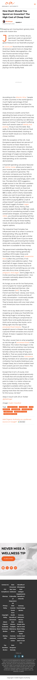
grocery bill (27, 409)
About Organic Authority (5, 624)
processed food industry (12, 327)
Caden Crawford (14, 403)
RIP (17, 290)
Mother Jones (10, 167)
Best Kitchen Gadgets (12, 624)
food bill (23, 407)
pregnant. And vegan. (11, 273)
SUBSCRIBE (8, 559)
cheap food (12, 407)
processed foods (23, 342)
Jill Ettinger (9, 21)
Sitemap (5, 596)
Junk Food (8, 411)
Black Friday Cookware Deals (21, 631)
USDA (5, 216)
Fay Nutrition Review (5, 647)
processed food (10, 414)
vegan (26, 204)
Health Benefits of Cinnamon (12, 617)
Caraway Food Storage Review (21, 608)
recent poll (8, 47)
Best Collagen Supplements (21, 592)
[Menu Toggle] (35, 4)
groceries (15, 409)
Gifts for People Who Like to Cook (21, 624)
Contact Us (5, 585)
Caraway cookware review (13, 638)
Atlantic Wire (21, 97)
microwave (28, 356)
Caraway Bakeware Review (21, 617)
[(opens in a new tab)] (15, 656)
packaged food (20, 411)
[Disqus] (18, 447)
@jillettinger (7, 399)
